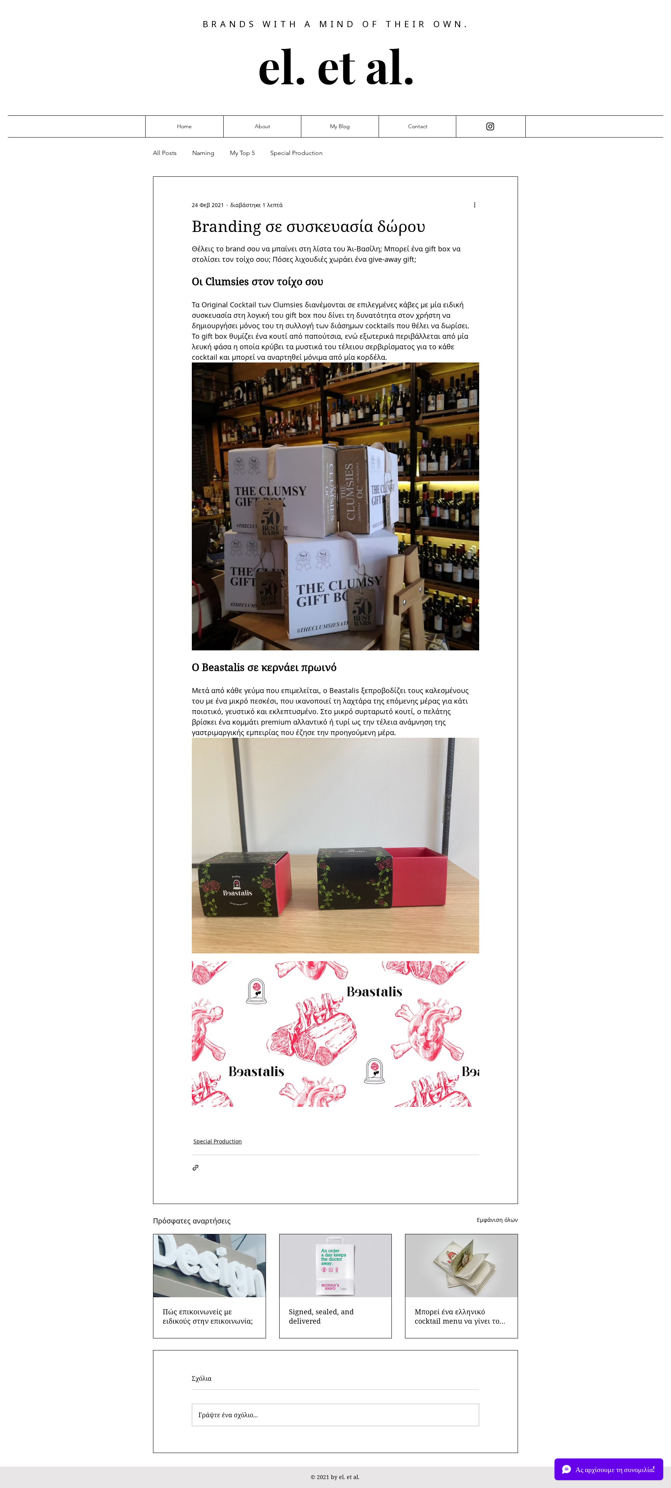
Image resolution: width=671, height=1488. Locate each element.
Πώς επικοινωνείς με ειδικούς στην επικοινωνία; (208, 1316)
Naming (203, 153)
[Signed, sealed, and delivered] (336, 1265)
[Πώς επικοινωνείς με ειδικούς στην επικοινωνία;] (209, 1265)
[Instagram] (490, 126)
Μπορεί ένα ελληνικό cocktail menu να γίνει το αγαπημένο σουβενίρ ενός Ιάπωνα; (458, 1316)
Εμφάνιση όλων (497, 1219)
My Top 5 (242, 153)
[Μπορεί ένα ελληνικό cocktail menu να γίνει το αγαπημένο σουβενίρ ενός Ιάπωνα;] (461, 1265)
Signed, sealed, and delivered (321, 1316)
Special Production (296, 153)
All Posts (165, 153)
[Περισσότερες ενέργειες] (474, 204)
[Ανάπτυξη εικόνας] (335, 845)
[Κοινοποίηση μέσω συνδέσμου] (195, 1167)
